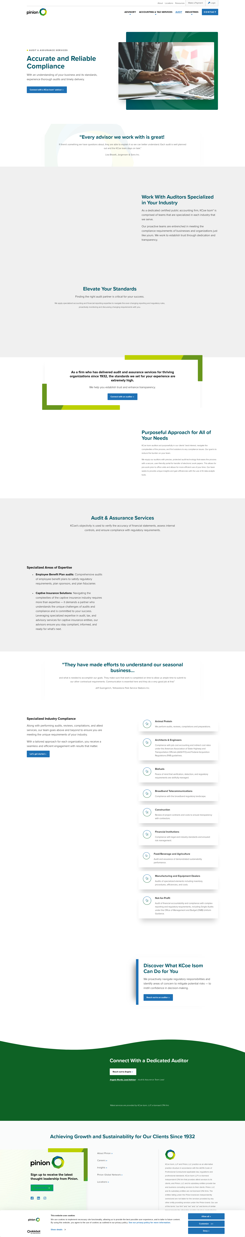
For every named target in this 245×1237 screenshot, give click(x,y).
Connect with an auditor (121, 396)
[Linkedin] (38, 1198)
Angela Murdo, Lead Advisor (123, 1079)
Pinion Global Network (109, 1174)
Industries (191, 12)
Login (213, 2)
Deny (205, 1231)
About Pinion (104, 1153)
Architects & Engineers (168, 740)
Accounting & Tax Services (155, 12)
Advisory (130, 12)
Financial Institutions (167, 832)
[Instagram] (45, 1198)
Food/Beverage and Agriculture (172, 854)
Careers (101, 1160)
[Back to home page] (37, 12)
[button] (130, 15)
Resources (180, 3)
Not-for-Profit (162, 898)
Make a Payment (195, 2)
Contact (210, 12)
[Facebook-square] (32, 1198)
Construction (162, 809)
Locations (169, 3)
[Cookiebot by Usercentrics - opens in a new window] (34, 1232)
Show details (56, 1229)
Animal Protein (163, 721)
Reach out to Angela (122, 1071)
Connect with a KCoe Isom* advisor (46, 89)
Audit (178, 12)
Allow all (205, 1216)
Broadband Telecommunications (173, 791)
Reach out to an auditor (157, 997)
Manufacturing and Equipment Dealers (177, 876)
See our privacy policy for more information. (150, 1222)
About (160, 3)
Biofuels (159, 769)
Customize (204, 1224)
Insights (101, 1167)
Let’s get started (37, 753)
